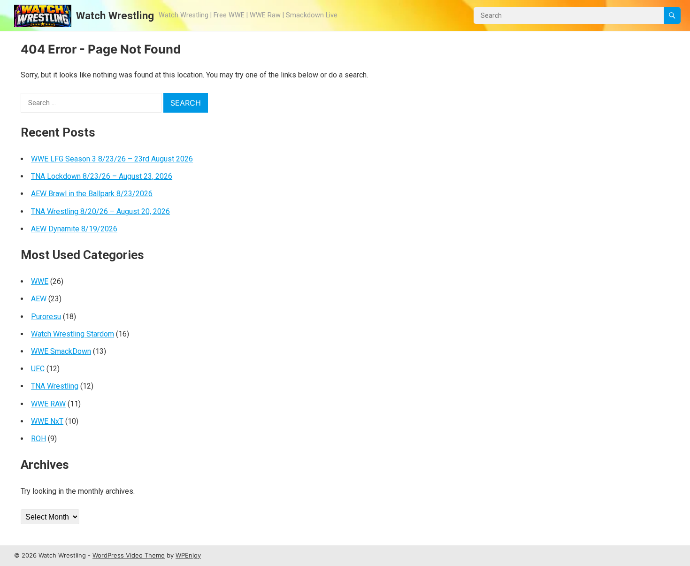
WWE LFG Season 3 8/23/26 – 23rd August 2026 (112, 158)
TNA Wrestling (54, 386)
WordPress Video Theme (128, 555)
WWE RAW (48, 403)
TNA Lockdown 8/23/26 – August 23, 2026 (101, 176)
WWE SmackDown (61, 351)
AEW (38, 298)
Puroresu (46, 316)
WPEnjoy (188, 555)
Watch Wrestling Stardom (72, 333)
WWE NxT (47, 421)
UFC (38, 368)
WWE (39, 281)
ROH (38, 438)
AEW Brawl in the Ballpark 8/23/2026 (92, 193)
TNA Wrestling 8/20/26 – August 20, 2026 (100, 211)
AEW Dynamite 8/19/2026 (74, 228)
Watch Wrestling (115, 15)
